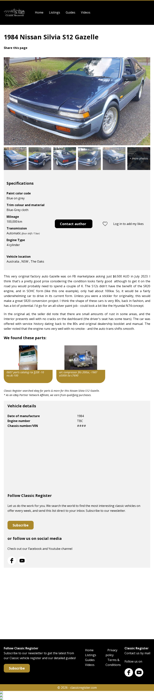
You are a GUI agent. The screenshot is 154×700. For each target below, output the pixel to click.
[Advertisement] (77, 462)
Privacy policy (111, 652)
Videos (85, 12)
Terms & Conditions (113, 662)
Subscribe (21, 525)
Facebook (12, 560)
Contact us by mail (137, 653)
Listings (54, 12)
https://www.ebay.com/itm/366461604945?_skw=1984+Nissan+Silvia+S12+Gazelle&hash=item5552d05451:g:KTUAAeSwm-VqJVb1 (28, 364)
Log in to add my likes (128, 224)
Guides (70, 12)
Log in (148, 12)
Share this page (15, 48)
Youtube (22, 560)
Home (39, 12)
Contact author (73, 224)
